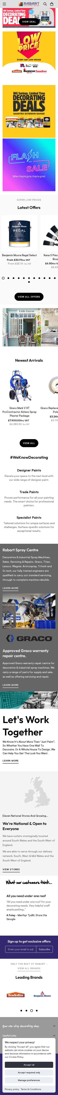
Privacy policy (12, 1089)
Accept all (29, 1064)
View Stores (11, 869)
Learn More (11, 588)
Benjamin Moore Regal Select (19, 255)
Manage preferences (29, 1080)
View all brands (29, 968)
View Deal (29, 21)
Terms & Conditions (31, 1089)
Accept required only (29, 1072)
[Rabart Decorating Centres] (29, 4)
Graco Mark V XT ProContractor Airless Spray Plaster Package (19, 411)
